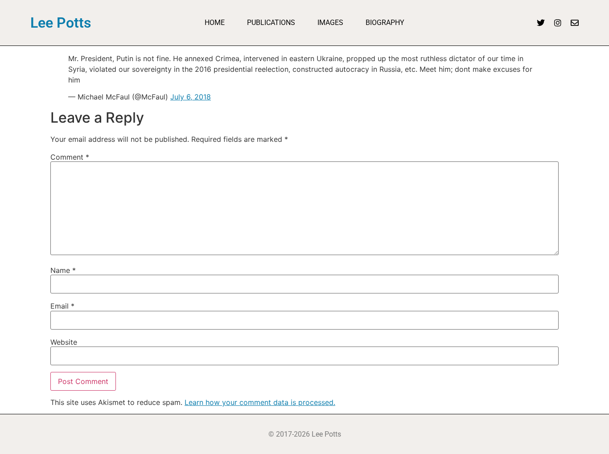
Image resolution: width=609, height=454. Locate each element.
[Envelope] (575, 23)
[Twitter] (541, 23)
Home (215, 22)
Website (63, 342)
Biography (385, 22)
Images (330, 22)
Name (63, 270)
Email (62, 306)
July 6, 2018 (190, 96)
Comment (69, 157)
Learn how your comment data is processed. (260, 402)
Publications (271, 22)
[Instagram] (558, 23)
